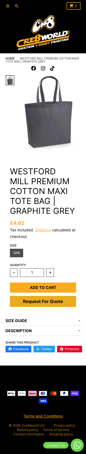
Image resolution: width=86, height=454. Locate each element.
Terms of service (56, 430)
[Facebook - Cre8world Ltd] (33, 68)
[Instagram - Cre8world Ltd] (43, 68)
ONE (16, 253)
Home (10, 58)
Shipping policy (61, 434)
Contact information (28, 434)
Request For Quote (43, 301)
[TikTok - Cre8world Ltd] (52, 68)
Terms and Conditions (43, 416)
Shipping (43, 230)
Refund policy (27, 430)
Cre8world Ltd (33, 425)
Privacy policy (64, 425)
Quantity (18, 265)
